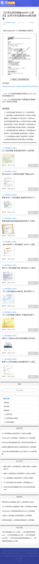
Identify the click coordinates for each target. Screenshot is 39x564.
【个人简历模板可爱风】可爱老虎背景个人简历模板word (19, 315)
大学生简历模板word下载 (15, 535)
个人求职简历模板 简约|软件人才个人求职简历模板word (21, 112)
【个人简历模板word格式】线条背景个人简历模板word (21, 136)
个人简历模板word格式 (9, 22)
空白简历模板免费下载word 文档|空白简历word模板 (20, 121)
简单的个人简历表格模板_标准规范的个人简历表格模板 (21, 133)
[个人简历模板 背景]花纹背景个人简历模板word (19, 151)
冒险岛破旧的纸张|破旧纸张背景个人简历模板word (19, 221)
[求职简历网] (7, 5)
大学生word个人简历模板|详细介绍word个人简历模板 (18, 511)
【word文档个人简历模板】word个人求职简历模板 (19, 244)
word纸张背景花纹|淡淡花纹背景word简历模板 (18, 139)
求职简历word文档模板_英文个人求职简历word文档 (18, 502)
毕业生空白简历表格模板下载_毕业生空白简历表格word (19, 442)
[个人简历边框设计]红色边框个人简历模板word (18, 482)
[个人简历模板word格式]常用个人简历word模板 (16, 433)
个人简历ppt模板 (9, 422)
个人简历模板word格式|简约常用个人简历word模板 (20, 115)
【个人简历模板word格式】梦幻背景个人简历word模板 (19, 291)
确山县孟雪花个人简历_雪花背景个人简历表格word (20, 124)
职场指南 (6, 410)
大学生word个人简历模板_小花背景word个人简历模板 (18, 438)
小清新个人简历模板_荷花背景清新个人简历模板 (17, 515)
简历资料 (6, 406)
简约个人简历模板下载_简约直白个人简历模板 (19, 268)
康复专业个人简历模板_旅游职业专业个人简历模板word (19, 198)
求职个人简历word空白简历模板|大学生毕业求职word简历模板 (19, 338)
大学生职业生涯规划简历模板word (20, 538)
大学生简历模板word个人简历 (11, 532)
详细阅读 (32, 165)
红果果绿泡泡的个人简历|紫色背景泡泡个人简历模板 (18, 520)
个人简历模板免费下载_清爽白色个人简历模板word (20, 130)
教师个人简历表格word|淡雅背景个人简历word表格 (19, 362)
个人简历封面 (8, 414)
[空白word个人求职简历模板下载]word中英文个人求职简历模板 (19, 174)
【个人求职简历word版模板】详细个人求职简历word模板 (19, 506)
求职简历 (6, 402)
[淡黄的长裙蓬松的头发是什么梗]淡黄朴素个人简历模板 (19, 447)
